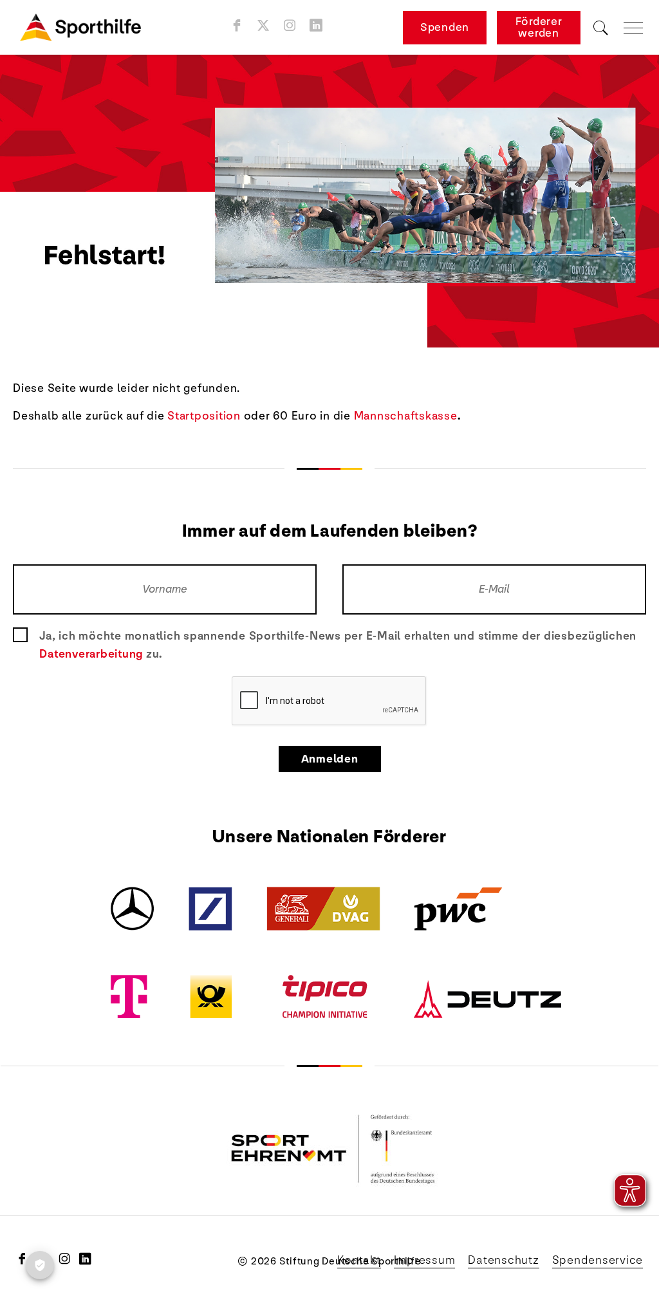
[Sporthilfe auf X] (263, 25)
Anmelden (329, 759)
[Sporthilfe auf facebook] (237, 25)
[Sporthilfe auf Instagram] (290, 25)
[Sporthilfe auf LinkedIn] (316, 25)
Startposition (204, 415)
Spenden (444, 27)
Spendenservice (598, 1260)
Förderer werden (538, 27)
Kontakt (358, 1260)
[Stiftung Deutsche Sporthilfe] (80, 27)
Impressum (425, 1260)
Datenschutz (503, 1260)
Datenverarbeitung (91, 654)
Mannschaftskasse (406, 415)
